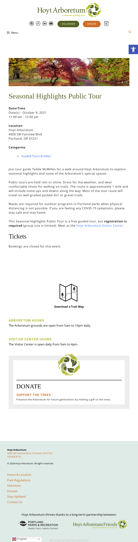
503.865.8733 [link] (14, 456)
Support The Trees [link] (33, 395)
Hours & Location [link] (19, 475)
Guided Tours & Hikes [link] (36, 156)
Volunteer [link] (68, 23)
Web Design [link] (55, 540)
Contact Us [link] (14, 502)
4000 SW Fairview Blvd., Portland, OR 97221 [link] (30, 453)
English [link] (21, 538)
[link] (133, 49)
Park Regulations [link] (19, 480)
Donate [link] (91, 23)
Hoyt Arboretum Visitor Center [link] (99, 226)
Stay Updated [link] (16, 496)
